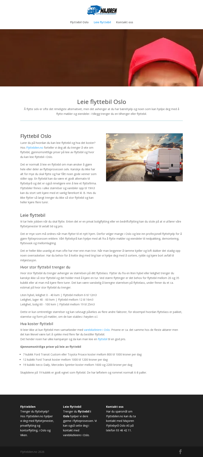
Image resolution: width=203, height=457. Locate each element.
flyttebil (102, 339)
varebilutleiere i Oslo (97, 330)
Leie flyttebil (102, 22)
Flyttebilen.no (34, 147)
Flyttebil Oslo (79, 22)
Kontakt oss (124, 22)
